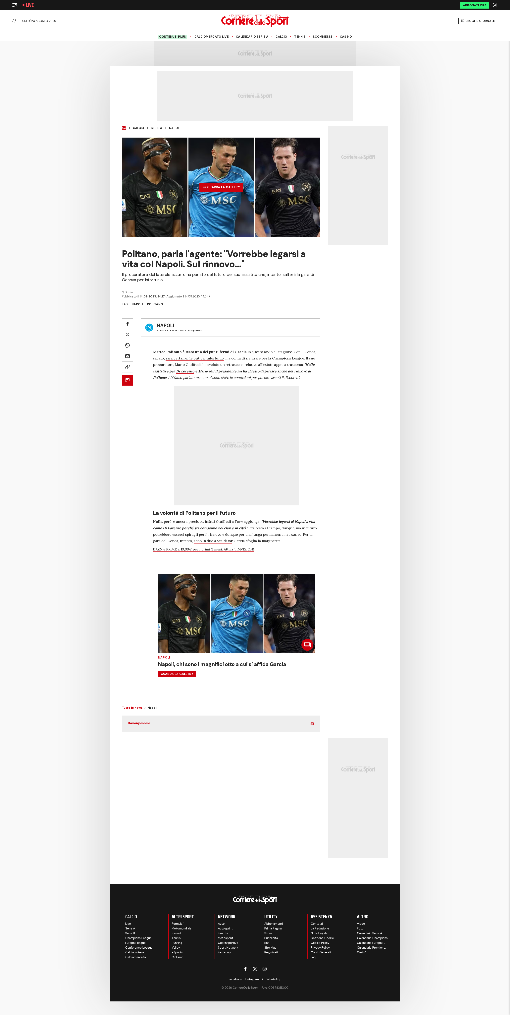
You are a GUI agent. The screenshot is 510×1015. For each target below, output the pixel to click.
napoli (137, 304)
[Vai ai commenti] (127, 380)
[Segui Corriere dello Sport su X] (255, 969)
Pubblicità (271, 938)
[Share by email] (127, 356)
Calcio (281, 36)
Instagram (252, 979)
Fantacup (224, 952)
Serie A (156, 128)
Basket (176, 933)
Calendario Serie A (252, 36)
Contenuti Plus (172, 37)
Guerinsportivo (228, 943)
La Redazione (320, 928)
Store (268, 933)
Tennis (300, 36)
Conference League (139, 948)
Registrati (271, 952)
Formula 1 (178, 924)
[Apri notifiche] (14, 21)
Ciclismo (177, 957)
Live (30, 5)
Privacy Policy (320, 948)
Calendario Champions (372, 938)
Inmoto (223, 933)
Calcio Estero (134, 952)
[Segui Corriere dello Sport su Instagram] (264, 969)
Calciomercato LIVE (211, 36)
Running (177, 943)
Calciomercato (135, 957)
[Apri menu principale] (15, 5)
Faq (313, 957)
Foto (360, 928)
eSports (177, 952)
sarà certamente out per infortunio (195, 358)
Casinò (346, 36)
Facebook (235, 979)
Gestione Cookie (322, 938)
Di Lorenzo (185, 371)
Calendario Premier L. (371, 948)
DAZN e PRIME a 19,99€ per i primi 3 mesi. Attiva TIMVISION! (203, 549)
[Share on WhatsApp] (127, 345)
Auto (221, 924)
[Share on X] (127, 334)
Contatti (317, 924)
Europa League (135, 943)
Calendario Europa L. (371, 943)
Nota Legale (319, 933)
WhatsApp (274, 979)
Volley (176, 948)
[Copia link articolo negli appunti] (127, 367)
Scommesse (323, 36)
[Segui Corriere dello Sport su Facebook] (245, 969)
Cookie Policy (320, 943)
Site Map (270, 948)
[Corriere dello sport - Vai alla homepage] (255, 21)
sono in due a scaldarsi (213, 541)
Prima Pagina (273, 928)
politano (155, 304)
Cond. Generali (321, 952)
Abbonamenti (273, 924)
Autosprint (225, 928)
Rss (266, 943)
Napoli (174, 128)
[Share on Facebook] (127, 324)
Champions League (138, 938)
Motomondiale (181, 928)
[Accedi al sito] (495, 5)
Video (361, 924)
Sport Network (228, 948)
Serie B (130, 933)
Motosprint (225, 938)
